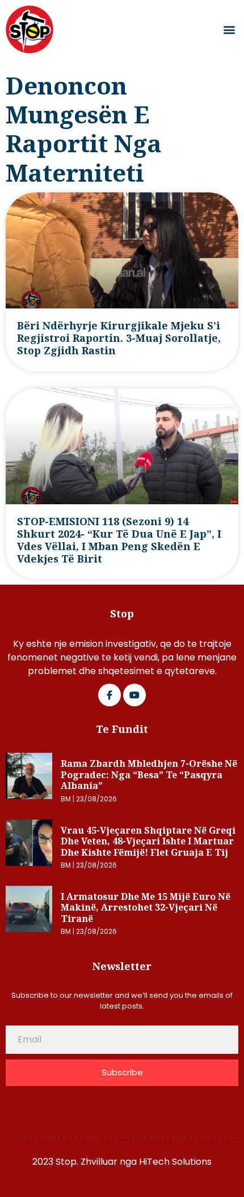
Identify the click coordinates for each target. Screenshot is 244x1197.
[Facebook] (109, 695)
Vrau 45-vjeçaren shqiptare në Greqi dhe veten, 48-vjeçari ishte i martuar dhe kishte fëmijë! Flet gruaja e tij (148, 841)
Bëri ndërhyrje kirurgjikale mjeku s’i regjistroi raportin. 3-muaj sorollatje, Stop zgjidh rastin (119, 338)
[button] (229, 29)
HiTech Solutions (175, 1161)
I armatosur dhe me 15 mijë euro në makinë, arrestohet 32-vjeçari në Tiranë (145, 907)
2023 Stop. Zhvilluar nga (85, 1161)
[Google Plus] (134, 695)
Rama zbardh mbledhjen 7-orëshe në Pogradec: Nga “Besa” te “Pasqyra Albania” (149, 774)
